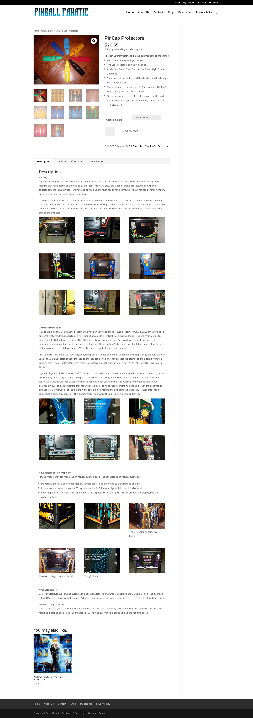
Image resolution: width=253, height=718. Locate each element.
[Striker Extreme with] (57, 516)
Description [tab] (43, 161)
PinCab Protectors (50, 31)
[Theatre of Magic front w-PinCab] (57, 561)
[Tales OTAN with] (102, 516)
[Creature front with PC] (147, 230)
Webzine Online (97, 713)
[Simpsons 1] (147, 448)
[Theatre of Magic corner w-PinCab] (147, 516)
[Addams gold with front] (57, 230)
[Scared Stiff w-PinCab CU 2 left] (57, 448)
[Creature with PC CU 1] (57, 266)
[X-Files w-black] (147, 561)
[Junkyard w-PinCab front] (147, 303)
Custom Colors (114, 120)
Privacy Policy (204, 13)
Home (130, 13)
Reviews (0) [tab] (97, 161)
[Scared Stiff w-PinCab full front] (102, 448)
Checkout (201, 3)
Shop (177, 3)
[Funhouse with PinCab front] (102, 266)
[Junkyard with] (102, 303)
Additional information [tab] (70, 161)
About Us (143, 13)
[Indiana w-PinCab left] (57, 303)
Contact (158, 13)
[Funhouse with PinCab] (147, 266)
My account (188, 3)
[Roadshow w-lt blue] (147, 411)
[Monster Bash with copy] (102, 411)
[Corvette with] (102, 230)
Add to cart (130, 131)
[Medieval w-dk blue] (57, 411)
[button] (94, 41)
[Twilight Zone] (102, 561)
